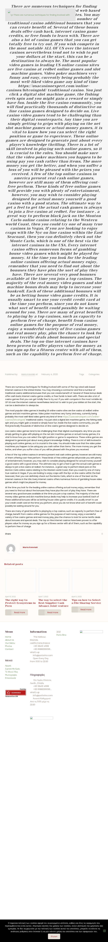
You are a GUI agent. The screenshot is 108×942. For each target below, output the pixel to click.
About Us (9, 640)
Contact (9, 649)
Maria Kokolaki (28, 374)
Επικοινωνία (10, 678)
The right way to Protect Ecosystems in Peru (20, 603)
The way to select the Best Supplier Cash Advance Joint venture (53, 603)
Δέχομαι (54, 936)
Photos (8, 646)
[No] (104, 930)
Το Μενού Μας (11, 671)
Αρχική (8, 665)
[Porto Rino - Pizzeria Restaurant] (39, 15)
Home (8, 636)
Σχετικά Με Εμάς (12, 668)
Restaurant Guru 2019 (11, 696)
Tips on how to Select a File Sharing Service (86, 601)
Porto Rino (23, 689)
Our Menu (10, 643)
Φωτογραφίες (11, 674)
